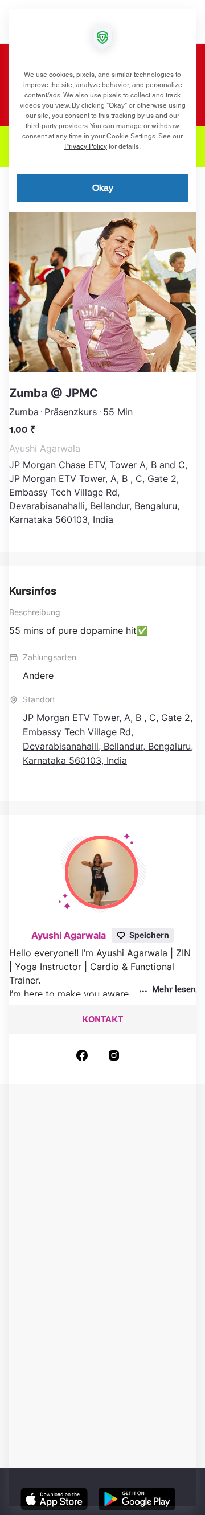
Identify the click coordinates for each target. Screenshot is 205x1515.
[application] (102, 757)
